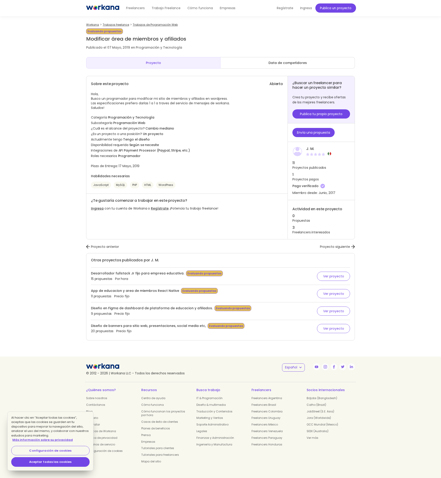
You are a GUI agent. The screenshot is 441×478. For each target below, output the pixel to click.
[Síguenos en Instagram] (325, 366)
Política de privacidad (101, 438)
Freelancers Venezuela (267, 431)
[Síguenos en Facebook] (334, 366)
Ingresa (97, 208)
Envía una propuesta (313, 132)
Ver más (312, 438)
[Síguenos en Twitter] (342, 366)
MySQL (120, 185)
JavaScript (101, 185)
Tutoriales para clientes (157, 448)
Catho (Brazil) (316, 405)
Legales (201, 431)
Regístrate (160, 208)
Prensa (146, 435)
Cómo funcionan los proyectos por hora (163, 413)
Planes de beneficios (155, 428)
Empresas (227, 8)
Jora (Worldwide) (319, 418)
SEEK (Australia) (317, 431)
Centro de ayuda (153, 398)
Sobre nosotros (96, 398)
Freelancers (135, 8)
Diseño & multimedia (211, 405)
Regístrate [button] (285, 8)
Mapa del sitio (151, 461)
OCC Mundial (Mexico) (322, 424)
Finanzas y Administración (215, 438)
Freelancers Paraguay (267, 438)
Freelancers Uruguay (266, 418)
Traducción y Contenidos (214, 411)
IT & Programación (209, 398)
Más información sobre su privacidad (42, 440)
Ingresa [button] (306, 8)
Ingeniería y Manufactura (214, 444)
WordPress (165, 185)
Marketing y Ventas (209, 418)
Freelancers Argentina (267, 398)
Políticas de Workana (101, 431)
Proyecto (153, 63)
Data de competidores (288, 63)
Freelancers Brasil (264, 405)
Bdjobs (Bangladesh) (322, 398)
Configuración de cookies (104, 451)
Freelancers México (265, 424)
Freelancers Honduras (267, 444)
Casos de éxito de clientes (159, 422)
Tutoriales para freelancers (160, 455)
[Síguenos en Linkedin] (351, 366)
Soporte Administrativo (212, 424)
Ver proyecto (333, 276)
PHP (134, 185)
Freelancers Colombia (267, 411)
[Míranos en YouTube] (316, 366)
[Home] (103, 8)
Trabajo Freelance (166, 8)
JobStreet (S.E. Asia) (320, 411)
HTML (147, 185)
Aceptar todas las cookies (50, 462)
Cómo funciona (200, 8)
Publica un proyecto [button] (335, 8)
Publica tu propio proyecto (321, 114)
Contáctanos (95, 405)
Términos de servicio (100, 444)
